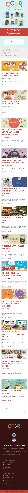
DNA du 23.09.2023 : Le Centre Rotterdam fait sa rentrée (13, 190)
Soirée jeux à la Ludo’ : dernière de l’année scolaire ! (12, 303)
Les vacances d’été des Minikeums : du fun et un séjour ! (13, 334)
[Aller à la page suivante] (24, 411)
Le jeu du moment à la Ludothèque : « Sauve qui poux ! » (13, 363)
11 (10, 408)
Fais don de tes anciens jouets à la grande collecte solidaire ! (12, 132)
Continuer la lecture (6, 86)
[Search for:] (16, 42)
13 (17, 408)
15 (24, 408)
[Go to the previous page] (6, 405)
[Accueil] (1, 55)
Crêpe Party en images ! (12, 391)
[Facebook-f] (14, 435)
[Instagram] (14, 440)
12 (13, 408)
